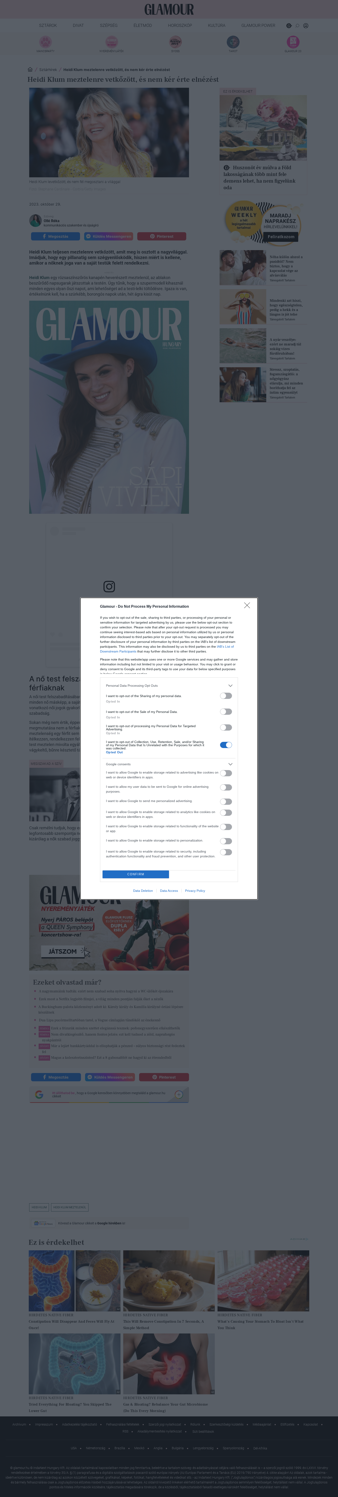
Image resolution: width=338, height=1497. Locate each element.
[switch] (226, 696)
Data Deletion (143, 891)
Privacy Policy (195, 891)
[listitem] (169, 685)
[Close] (248, 606)
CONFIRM (135, 874)
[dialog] (169, 748)
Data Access (169, 891)
